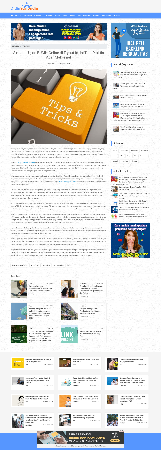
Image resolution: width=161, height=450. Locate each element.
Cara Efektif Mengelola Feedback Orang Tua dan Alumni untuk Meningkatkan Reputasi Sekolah (134, 196)
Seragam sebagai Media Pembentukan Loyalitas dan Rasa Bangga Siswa (90, 311)
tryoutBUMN (35, 265)
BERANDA (15, 46)
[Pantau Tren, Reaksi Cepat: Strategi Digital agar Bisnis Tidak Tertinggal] (116, 209)
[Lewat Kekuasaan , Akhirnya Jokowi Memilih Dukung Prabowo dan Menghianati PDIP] (115, 399)
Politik (65, 15)
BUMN (69, 265)
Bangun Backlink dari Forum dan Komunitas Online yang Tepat (90, 333)
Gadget (72, 15)
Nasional (96, 15)
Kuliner (57, 15)
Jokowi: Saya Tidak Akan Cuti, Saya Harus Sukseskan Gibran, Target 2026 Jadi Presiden (130, 74)
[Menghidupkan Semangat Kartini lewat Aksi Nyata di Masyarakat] (21, 400)
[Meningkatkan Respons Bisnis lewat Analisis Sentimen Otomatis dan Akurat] (116, 216)
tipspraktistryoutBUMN (19, 265)
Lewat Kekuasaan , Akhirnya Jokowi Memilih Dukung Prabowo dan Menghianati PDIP (132, 399)
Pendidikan (106, 15)
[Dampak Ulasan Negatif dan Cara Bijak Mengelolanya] (116, 189)
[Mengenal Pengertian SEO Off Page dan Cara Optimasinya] (21, 363)
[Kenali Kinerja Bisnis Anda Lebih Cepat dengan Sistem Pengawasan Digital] (116, 202)
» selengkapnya (33, 294)
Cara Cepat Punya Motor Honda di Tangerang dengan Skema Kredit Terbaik (129, 86)
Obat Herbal (27, 15)
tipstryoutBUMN (58, 265)
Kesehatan (87, 15)
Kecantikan (49, 15)
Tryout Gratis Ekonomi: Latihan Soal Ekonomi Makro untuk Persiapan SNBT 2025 (85, 380)
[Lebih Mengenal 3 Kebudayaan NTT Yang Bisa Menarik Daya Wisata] (117, 105)
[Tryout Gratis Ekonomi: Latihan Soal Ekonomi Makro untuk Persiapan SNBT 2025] (68, 382)
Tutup (121, 430)
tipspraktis (46, 265)
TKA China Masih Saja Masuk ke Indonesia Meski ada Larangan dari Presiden (129, 129)
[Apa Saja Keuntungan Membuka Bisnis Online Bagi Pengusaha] (68, 420)
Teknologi (116, 15)
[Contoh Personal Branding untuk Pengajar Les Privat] (115, 364)
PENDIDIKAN (26, 46)
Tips (79, 15)
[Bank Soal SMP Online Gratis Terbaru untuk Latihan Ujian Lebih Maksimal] (68, 401)
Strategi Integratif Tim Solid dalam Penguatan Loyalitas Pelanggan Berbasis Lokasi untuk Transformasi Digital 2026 (39, 313)
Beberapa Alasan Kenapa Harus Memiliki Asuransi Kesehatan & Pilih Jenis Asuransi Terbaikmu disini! (132, 380)
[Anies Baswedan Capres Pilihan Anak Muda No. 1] (68, 362)
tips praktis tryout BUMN (26, 162)
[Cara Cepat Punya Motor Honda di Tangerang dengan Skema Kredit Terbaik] (117, 85)
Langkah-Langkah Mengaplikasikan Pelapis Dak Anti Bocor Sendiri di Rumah (40, 288)
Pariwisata (38, 15)
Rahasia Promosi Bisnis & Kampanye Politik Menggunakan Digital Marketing (80, 446)
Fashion (18, 15)
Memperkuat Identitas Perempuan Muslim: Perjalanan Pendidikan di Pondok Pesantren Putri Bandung (132, 417)
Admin (68, 63)
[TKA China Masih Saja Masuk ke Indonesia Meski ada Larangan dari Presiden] (117, 128)
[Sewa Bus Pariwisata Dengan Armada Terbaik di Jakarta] (117, 96)
